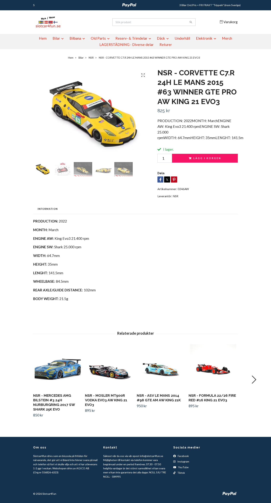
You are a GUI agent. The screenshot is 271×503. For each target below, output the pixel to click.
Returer (165, 44)
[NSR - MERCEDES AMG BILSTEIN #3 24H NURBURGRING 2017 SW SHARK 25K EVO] (57, 367)
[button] (253, 380)
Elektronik (204, 38)
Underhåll (182, 38)
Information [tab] (48, 208)
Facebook (183, 456)
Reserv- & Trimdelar (131, 38)
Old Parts (98, 38)
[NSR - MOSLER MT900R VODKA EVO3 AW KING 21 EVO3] (109, 367)
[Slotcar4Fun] (84, 22)
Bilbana (75, 38)
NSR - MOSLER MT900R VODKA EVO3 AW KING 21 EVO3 (106, 400)
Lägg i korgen (207, 158)
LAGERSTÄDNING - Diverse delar (126, 44)
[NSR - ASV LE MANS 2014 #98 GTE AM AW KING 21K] (161, 367)
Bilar (56, 38)
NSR (91, 57)
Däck (161, 38)
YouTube (183, 467)
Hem (43, 38)
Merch (227, 38)
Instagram (183, 461)
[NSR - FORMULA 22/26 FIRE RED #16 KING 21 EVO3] (213, 367)
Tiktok (181, 472)
